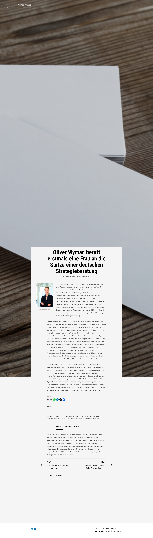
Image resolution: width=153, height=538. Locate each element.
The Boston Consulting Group (71, 418)
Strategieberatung (53, 418)
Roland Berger (95, 416)
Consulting (68, 416)
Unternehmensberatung (91, 418)
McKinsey (76, 416)
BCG (62, 416)
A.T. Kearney (56, 416)
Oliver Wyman (84, 416)
